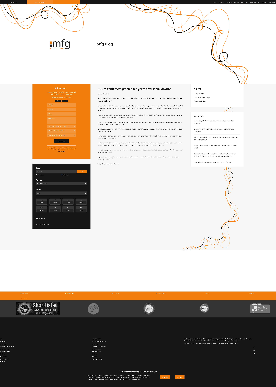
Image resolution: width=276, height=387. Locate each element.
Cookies (94, 354)
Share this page (44, 224)
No (65, 101)
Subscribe (272, 2)
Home (215, 2)
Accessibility (96, 339)
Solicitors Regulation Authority (219, 343)
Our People (244, 2)
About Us (221, 2)
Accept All (165, 377)
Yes (58, 101)
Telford (251, 293)
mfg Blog (197, 89)
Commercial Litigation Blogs (202, 97)
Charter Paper (96, 349)
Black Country (69, 293)
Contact (264, 2)
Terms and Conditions (99, 346)
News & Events (254, 2)
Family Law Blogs (199, 93)
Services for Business (7, 346)
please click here (135, 379)
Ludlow (206, 293)
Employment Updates (200, 101)
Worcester (24, 298)
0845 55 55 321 (40, 2)
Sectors (236, 2)
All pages (40, 174)
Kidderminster (160, 293)
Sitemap (94, 356)
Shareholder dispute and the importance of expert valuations (212, 162)
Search (38, 168)
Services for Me (5, 351)
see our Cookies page (101, 379)
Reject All (179, 377)
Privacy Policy (61, 151)
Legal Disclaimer (97, 344)
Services (229, 2)
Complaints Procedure (99, 341)
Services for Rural (6, 349)
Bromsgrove (115, 293)
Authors (39, 180)
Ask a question (13, 2)
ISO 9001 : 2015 (97, 359)
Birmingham (24, 293)
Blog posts (66, 174)
